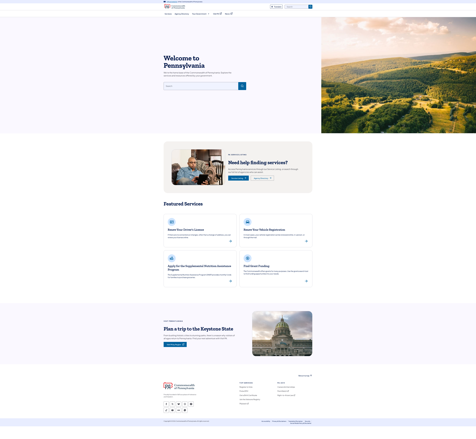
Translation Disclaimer (295, 421)
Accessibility (266, 421)
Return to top (303, 376)
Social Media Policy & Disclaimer (300, 423)
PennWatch (282, 391)
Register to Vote (246, 387)
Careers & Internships (286, 387)
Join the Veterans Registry (249, 399)
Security (307, 421)
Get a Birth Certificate (248, 395)
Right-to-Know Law (285, 395)
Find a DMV (243, 391)
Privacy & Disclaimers (279, 421)
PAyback (243, 404)
